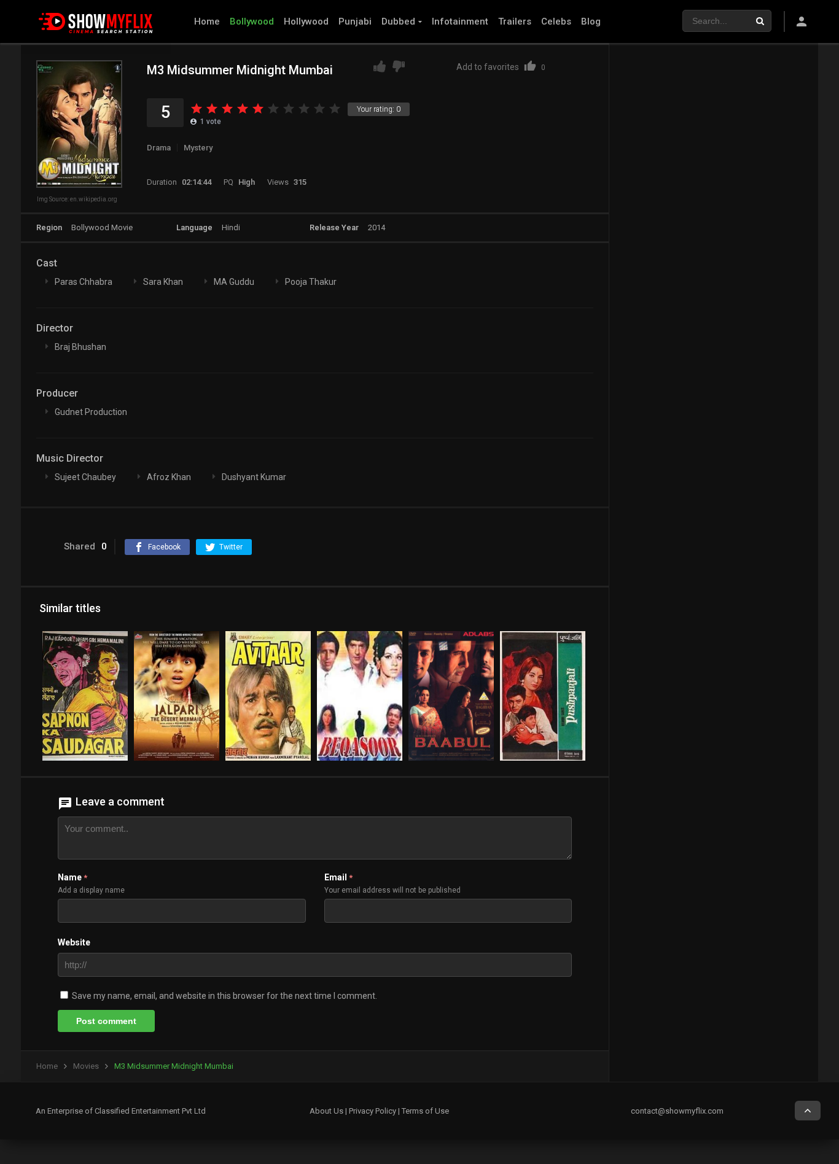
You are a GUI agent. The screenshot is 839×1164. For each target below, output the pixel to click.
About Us (326, 1111)
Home (207, 21)
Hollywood (306, 21)
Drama (159, 148)
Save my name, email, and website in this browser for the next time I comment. (224, 996)
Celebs (556, 21)
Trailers (514, 21)
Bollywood (252, 21)
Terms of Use (425, 1111)
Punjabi (355, 21)
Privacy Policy (372, 1111)
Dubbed (398, 21)
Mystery (198, 148)
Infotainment (460, 21)
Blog (591, 21)
